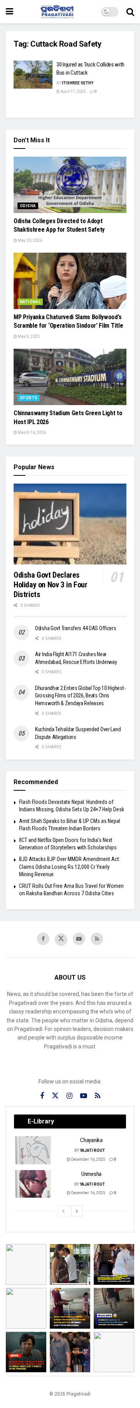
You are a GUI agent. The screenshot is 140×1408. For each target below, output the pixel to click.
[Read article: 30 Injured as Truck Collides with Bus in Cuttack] (33, 75)
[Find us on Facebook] (43, 939)
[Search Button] (130, 11)
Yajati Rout (92, 1150)
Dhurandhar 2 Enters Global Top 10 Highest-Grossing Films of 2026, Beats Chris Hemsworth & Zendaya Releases (80, 695)
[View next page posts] (77, 1210)
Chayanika (91, 1140)
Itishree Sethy (77, 83)
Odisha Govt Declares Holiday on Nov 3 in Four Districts (50, 584)
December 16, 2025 (87, 1159)
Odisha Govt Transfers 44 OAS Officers (75, 628)
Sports (28, 398)
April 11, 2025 (73, 91)
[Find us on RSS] (97, 939)
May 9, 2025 (28, 336)
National (30, 302)
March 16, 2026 (31, 432)
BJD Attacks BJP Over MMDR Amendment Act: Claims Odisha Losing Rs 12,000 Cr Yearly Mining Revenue (69, 866)
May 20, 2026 (29, 240)
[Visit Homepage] (57, 11)
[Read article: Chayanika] (33, 1150)
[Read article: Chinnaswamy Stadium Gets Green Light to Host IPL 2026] (70, 377)
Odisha (28, 206)
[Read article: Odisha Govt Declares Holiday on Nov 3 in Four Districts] (70, 524)
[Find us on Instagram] (69, 1096)
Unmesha (91, 1173)
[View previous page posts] (63, 1210)
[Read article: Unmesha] (33, 1184)
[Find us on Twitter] (61, 939)
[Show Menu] (9, 11)
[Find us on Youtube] (79, 939)
